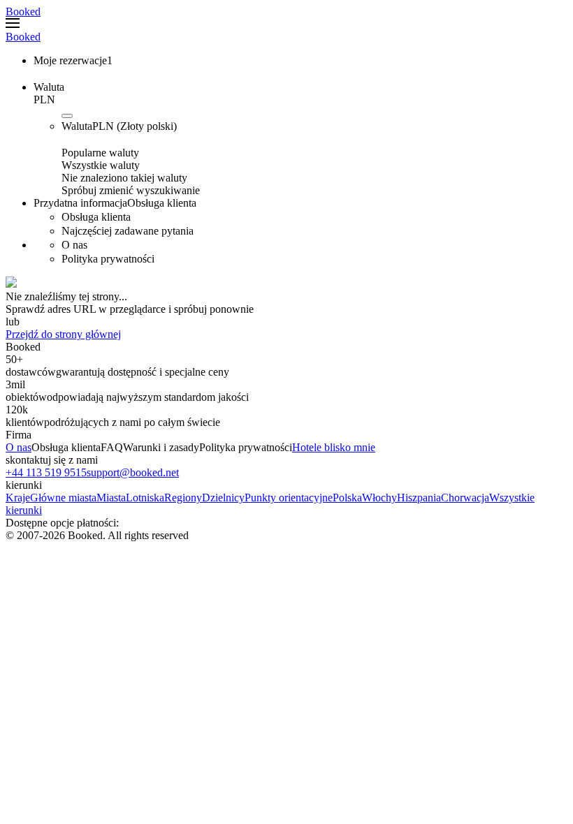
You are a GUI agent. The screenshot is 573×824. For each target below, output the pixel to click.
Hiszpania (419, 497)
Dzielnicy (223, 497)
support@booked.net (133, 472)
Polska (347, 497)
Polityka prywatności (245, 447)
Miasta (111, 497)
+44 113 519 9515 (46, 472)
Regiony (183, 497)
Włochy (379, 497)
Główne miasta (63, 497)
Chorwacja (465, 497)
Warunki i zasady (161, 447)
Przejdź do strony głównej (63, 334)
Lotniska (145, 497)
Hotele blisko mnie (333, 447)
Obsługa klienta (66, 447)
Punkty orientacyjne (289, 497)
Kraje (18, 497)
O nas (18, 447)
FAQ (112, 447)
